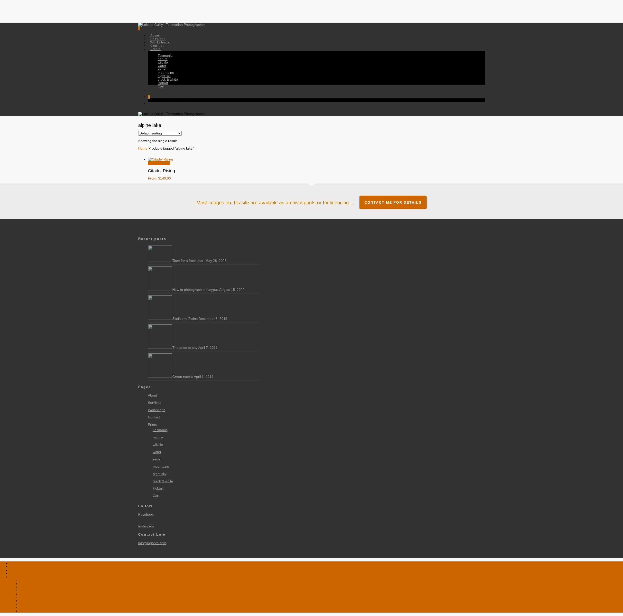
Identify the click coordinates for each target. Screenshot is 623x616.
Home (142, 148)
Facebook (146, 514)
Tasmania (160, 430)
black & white (163, 481)
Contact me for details (393, 202)
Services (154, 403)
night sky (159, 474)
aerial (157, 459)
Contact (154, 417)
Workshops (156, 410)
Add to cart (159, 163)
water (157, 452)
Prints (152, 424)
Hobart (158, 488)
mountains (161, 466)
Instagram (146, 526)
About (152, 395)
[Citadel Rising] (160, 159)
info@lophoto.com (152, 543)
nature (158, 437)
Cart (156, 496)
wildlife (158, 444)
